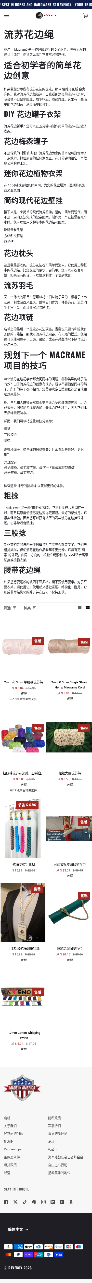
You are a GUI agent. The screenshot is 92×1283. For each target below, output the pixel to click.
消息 (51, 1141)
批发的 (8, 1141)
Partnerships (13, 1149)
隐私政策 (54, 1118)
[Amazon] (71, 1202)
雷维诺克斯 (70, 89)
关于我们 (10, 1126)
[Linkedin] (53, 1202)
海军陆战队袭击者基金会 (65, 1157)
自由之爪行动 (57, 1165)
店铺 (7, 1118)
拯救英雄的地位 (59, 1173)
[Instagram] (43, 1202)
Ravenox (15, 1267)
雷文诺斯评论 (57, 1134)
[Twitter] (15, 1202)
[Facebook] (6, 1202)
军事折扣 (54, 1126)
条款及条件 (12, 1157)
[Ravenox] (22, 1087)
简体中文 (16, 1229)
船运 (7, 1173)
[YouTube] (62, 1202)
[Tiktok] (25, 1202)
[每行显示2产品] (88, 608)
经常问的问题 (13, 1134)
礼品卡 (53, 1149)
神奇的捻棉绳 (27, 486)
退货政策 (10, 1165)
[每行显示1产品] (80, 608)
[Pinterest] (34, 1202)
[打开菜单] (11, 16)
